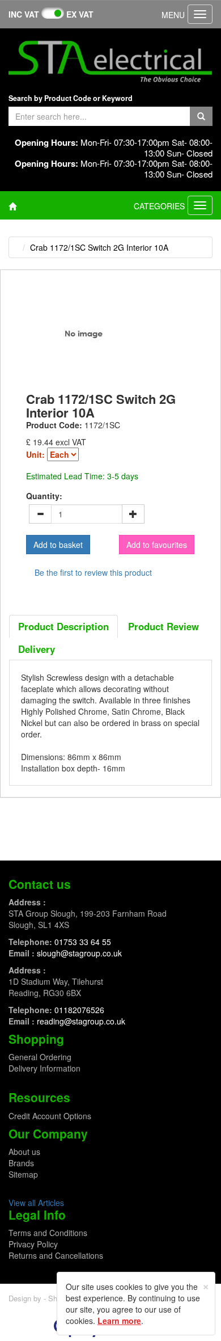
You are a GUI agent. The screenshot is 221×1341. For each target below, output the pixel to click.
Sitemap (23, 1174)
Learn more (119, 1320)
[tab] (63, 626)
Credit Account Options (49, 1115)
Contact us (39, 883)
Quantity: (44, 495)
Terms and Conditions (47, 1232)
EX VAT (80, 14)
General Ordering (39, 1056)
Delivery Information (44, 1068)
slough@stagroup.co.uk (79, 953)
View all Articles (36, 1202)
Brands (21, 1163)
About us (24, 1151)
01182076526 (79, 1009)
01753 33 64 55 (82, 941)
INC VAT (23, 14)
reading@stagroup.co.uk (81, 1021)
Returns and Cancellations (55, 1255)
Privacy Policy (33, 1244)
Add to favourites (156, 544)
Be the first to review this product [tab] (93, 572)
